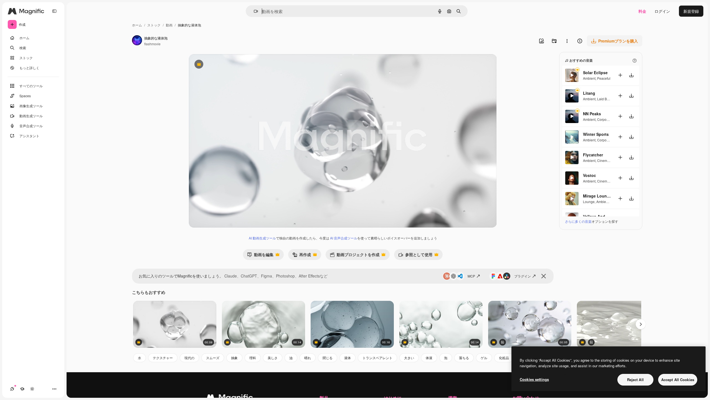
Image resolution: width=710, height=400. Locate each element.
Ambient (589, 78)
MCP (471, 276)
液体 (347, 357)
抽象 (234, 357)
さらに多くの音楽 (578, 221)
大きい (409, 357)
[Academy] (22, 388)
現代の (189, 357)
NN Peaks (592, 113)
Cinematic (604, 160)
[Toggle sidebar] (54, 11)
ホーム (137, 24)
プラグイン (522, 276)
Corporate (604, 119)
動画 (169, 24)
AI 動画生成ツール (262, 238)
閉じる (328, 357)
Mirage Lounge (597, 196)
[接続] (12, 388)
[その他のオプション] (566, 40)
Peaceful (603, 78)
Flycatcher (593, 155)
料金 (642, 11)
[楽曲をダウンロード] (631, 75)
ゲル (484, 357)
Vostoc (589, 175)
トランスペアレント (377, 357)
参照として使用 (415, 256)
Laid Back (604, 98)
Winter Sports (596, 134)
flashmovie (152, 43)
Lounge (589, 201)
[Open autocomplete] (253, 11)
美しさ (273, 357)
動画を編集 (260, 256)
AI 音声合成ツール (343, 238)
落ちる (464, 357)
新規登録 (691, 11)
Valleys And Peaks (597, 216)
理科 (252, 357)
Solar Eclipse (595, 72)
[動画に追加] (620, 75)
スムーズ (212, 357)
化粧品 (504, 357)
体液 (429, 357)
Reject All (635, 379)
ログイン (662, 11)
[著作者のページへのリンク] (137, 40)
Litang (589, 93)
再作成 (301, 256)
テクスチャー (163, 357)
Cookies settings (534, 379)
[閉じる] (543, 276)
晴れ (307, 357)
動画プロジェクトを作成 (354, 256)
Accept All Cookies (677, 379)
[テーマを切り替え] (32, 388)
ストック (154, 24)
